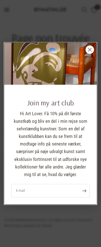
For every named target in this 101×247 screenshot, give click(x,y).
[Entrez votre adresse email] (84, 190)
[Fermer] (90, 49)
